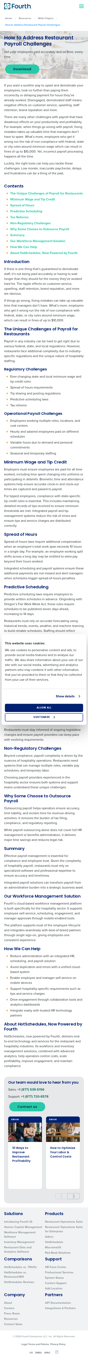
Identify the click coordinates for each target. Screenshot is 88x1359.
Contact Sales (13, 1324)
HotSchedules (54, 1242)
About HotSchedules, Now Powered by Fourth (44, 253)
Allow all (44, 708)
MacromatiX (53, 1247)
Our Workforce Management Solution (37, 241)
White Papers (46, 18)
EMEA (38, 1352)
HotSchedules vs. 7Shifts (20, 1267)
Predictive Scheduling (26, 211)
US (31, 1352)
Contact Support (56, 1283)
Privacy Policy (57, 1344)
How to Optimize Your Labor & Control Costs (62, 1152)
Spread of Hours (22, 205)
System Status (54, 1278)
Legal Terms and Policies (35, 1344)
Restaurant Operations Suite (64, 1222)
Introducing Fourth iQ (18, 1222)
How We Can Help (23, 247)
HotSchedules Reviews (19, 1282)
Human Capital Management (23, 1227)
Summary (17, 235)
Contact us (27, 1107)
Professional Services (59, 1272)
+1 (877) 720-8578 (35, 1096)
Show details (65, 696)
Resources (25, 18)
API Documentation (58, 1303)
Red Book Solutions (58, 1253)
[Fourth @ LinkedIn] (57, 1353)
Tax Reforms (19, 217)
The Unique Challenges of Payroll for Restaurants (46, 193)
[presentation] (61, 1196)
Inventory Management (19, 1242)
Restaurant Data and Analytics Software (18, 1249)
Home (8, 18)
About (8, 1303)
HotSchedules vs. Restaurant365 (15, 1274)
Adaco (49, 1237)
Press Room (12, 1313)
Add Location (53, 1288)
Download (22, 69)
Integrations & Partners (60, 1308)
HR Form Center (55, 1267)
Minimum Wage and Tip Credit (32, 199)
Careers (9, 1308)
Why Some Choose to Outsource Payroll (39, 229)
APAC (47, 1352)
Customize (41, 717)
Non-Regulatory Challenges (30, 223)
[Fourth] (18, 6)
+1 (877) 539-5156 (30, 1089)
